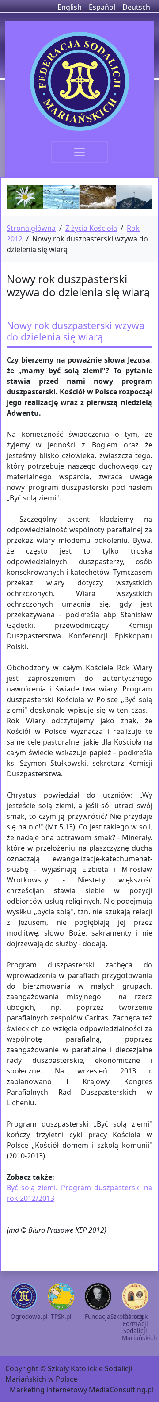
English (69, 7)
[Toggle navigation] (79, 152)
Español (102, 7)
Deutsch (136, 7)
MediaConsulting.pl (121, 1389)
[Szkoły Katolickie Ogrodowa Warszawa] (79, 81)
